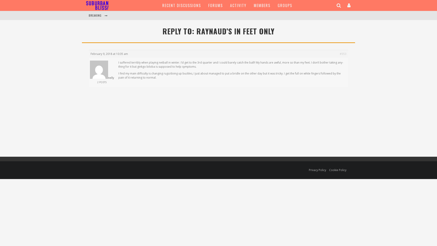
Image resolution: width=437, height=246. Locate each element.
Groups (285, 5)
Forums (215, 5)
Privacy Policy (317, 170)
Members (262, 5)
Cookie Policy (337, 170)
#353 (343, 54)
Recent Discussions (181, 5)
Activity (238, 5)
